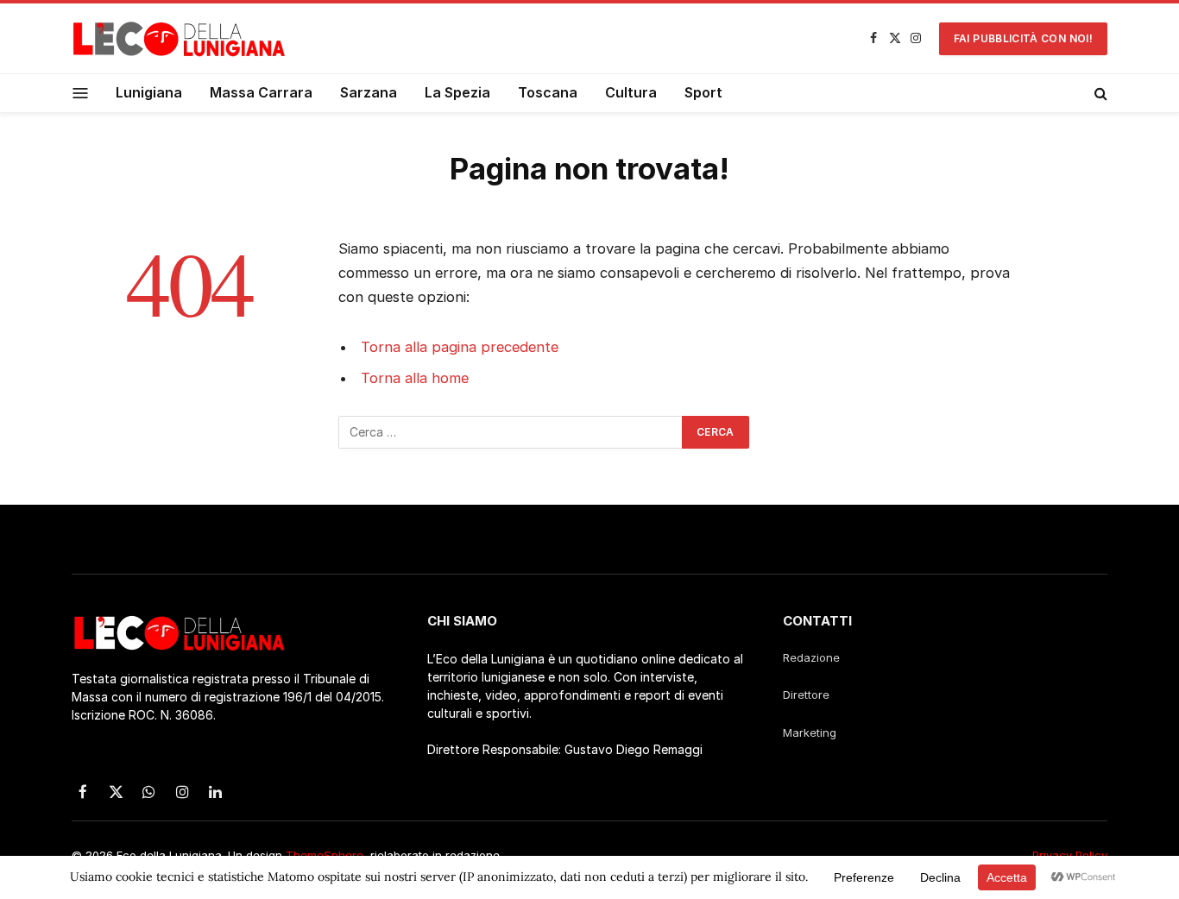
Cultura (631, 92)
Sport (703, 92)
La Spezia (457, 92)
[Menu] (80, 93)
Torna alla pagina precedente (459, 346)
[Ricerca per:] (511, 432)
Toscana (547, 92)
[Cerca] (1099, 93)
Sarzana (368, 92)
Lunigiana (149, 92)
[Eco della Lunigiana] (179, 38)
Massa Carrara (261, 92)
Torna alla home (415, 378)
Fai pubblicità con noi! (1023, 38)
